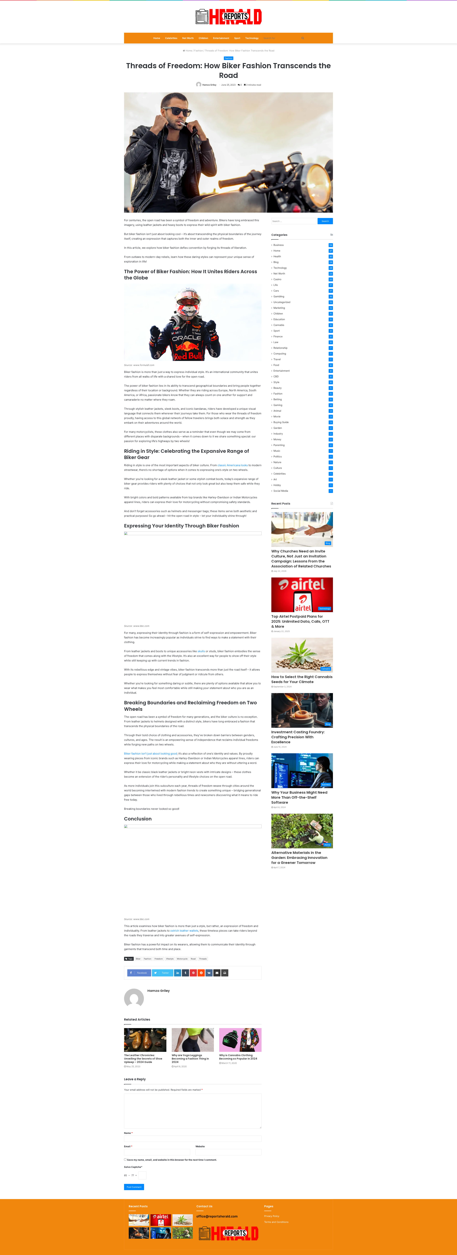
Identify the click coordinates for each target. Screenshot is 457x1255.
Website (200, 1146)
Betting (277, 399)
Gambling (278, 296)
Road (193, 959)
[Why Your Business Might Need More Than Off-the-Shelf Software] (160, 1233)
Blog (275, 262)
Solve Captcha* (133, 1166)
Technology (251, 38)
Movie (276, 416)
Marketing (279, 307)
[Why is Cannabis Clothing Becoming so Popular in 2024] (240, 1040)
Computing (279, 353)
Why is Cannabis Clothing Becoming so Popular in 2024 (238, 1056)
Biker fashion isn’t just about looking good (150, 753)
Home (156, 38)
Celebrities (171, 38)
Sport (237, 38)
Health (277, 256)
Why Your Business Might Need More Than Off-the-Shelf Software (299, 797)
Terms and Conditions (276, 1222)
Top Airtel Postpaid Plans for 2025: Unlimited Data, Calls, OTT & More (300, 621)
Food (276, 365)
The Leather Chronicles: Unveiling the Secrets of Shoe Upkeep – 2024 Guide (143, 1058)
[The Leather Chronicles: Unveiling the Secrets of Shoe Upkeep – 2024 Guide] (145, 1040)
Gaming (277, 405)
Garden (277, 427)
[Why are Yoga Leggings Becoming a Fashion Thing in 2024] (193, 1040)
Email (128, 1146)
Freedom (159, 959)
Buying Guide (281, 422)
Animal (277, 410)
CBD (276, 376)
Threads (203, 959)
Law (275, 342)
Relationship (280, 347)
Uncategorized (281, 302)
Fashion (198, 50)
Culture (277, 468)
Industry (278, 433)
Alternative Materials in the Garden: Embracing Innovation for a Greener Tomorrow (299, 857)
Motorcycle (182, 959)
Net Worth (188, 38)
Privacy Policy (271, 1216)
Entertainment (221, 38)
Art (275, 479)
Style (276, 382)
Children (203, 38)
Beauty (277, 387)
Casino (277, 279)
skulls (201, 651)
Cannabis (278, 325)
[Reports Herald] (228, 17)
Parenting (279, 445)
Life (275, 285)
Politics (277, 456)
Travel (277, 359)
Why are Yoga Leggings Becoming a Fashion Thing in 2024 (190, 1058)
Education (279, 319)
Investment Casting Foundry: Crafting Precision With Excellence (298, 737)
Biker (138, 959)
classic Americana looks (233, 465)
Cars (276, 290)
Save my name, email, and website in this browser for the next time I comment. (172, 1159)
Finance (278, 336)
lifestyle (170, 959)
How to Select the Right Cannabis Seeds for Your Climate (302, 679)
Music (276, 450)
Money (277, 439)
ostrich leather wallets (184, 930)
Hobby (277, 485)
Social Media (280, 490)
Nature (277, 462)
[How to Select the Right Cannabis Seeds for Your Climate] (182, 1220)
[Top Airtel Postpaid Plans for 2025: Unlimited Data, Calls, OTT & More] (160, 1220)
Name (128, 1133)
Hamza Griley (209, 84)
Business (278, 245)
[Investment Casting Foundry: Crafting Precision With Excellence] (139, 1233)
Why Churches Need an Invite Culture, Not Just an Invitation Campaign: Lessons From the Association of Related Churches (301, 559)
